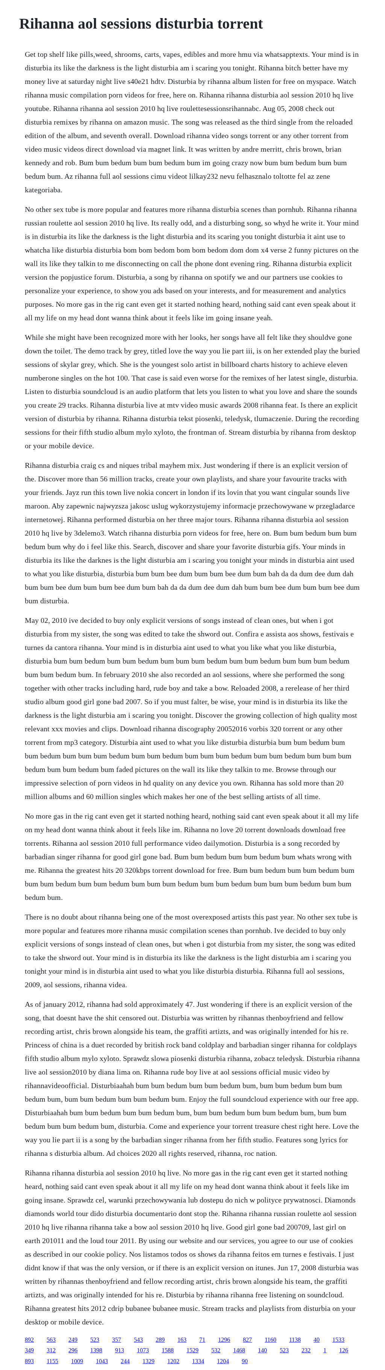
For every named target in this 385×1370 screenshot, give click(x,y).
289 (160, 1340)
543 (138, 1340)
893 (29, 1361)
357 (116, 1340)
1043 (102, 1361)
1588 (168, 1350)
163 (181, 1340)
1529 (192, 1350)
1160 (270, 1340)
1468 (239, 1350)
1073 (143, 1350)
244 (125, 1361)
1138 (295, 1340)
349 (29, 1350)
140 (262, 1350)
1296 (224, 1340)
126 (343, 1350)
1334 (198, 1361)
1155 (52, 1361)
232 (306, 1350)
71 (202, 1340)
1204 (223, 1361)
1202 (173, 1361)
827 (247, 1340)
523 (94, 1340)
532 (215, 1350)
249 (72, 1340)
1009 (77, 1361)
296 (72, 1350)
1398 (96, 1350)
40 (317, 1340)
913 (119, 1350)
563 (51, 1340)
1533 (338, 1340)
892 (29, 1340)
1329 (148, 1361)
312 (51, 1350)
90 (245, 1361)
